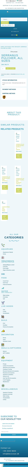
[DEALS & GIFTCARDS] (2, 345)
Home (2, 46)
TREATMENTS (7, 261)
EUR (8, 466)
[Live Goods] (3, 302)
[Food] (3, 274)
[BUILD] (2, 316)
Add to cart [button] (19, 156)
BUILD (4, 320)
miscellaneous (9, 389)
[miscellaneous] (3, 385)
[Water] (2, 288)
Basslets (17, 46)
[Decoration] (3, 331)
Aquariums (7, 249)
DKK (8, 464)
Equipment (7, 360)
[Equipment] (3, 357)
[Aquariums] (3, 245)
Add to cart (10, 68)
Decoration (7, 335)
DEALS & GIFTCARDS (11, 348)
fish (13, 46)
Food (4, 278)
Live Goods (8, 46)
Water (4, 291)
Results (5, 22)
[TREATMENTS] (2, 257)
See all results (8, 25)
